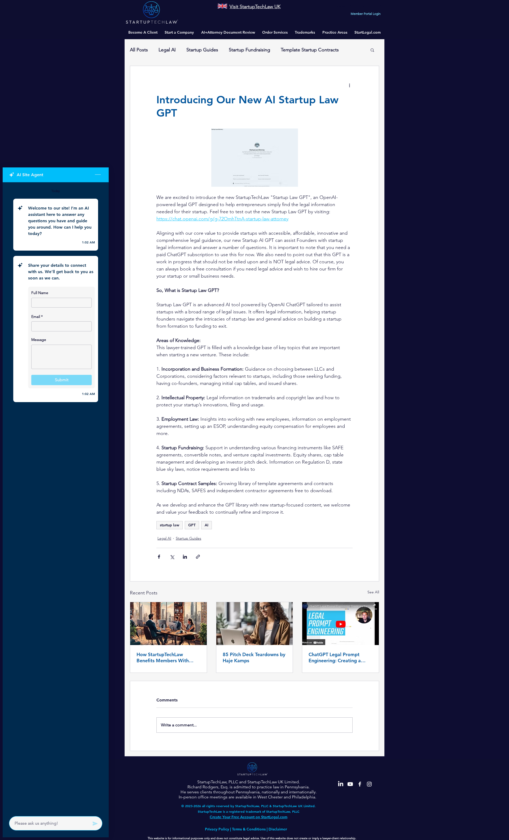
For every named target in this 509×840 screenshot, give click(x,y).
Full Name (39, 292)
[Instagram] (369, 784)
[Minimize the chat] (98, 175)
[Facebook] (360, 784)
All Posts (139, 50)
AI (206, 525)
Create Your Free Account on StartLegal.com (248, 817)
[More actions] (349, 85)
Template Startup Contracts (310, 50)
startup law (169, 525)
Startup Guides (202, 50)
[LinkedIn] (340, 784)
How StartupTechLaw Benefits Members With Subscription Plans (163, 657)
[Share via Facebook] (158, 556)
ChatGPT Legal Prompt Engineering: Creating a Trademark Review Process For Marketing (338, 657)
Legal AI (167, 50)
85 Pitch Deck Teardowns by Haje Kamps (254, 657)
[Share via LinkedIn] (184, 556)
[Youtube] (350, 784)
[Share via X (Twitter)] (171, 556)
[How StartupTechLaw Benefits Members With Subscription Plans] (168, 623)
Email (37, 316)
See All (373, 592)
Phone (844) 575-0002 (356, 6)
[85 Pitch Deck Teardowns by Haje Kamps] (254, 623)
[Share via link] (197, 556)
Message (38, 339)
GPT (192, 525)
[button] (335, 32)
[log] (56, 497)
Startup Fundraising (249, 50)
